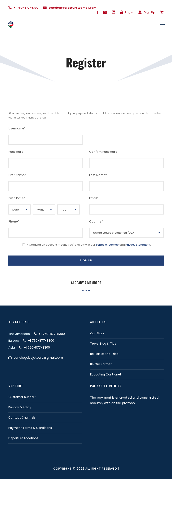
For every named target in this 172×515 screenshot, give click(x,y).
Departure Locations (23, 438)
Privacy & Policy (19, 407)
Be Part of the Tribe (104, 354)
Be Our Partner (101, 364)
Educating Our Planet (105, 374)
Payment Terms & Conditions (30, 428)
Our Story (97, 333)
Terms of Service (107, 245)
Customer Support (22, 397)
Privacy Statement (137, 245)
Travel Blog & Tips (103, 343)
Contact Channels (21, 417)
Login (86, 290)
